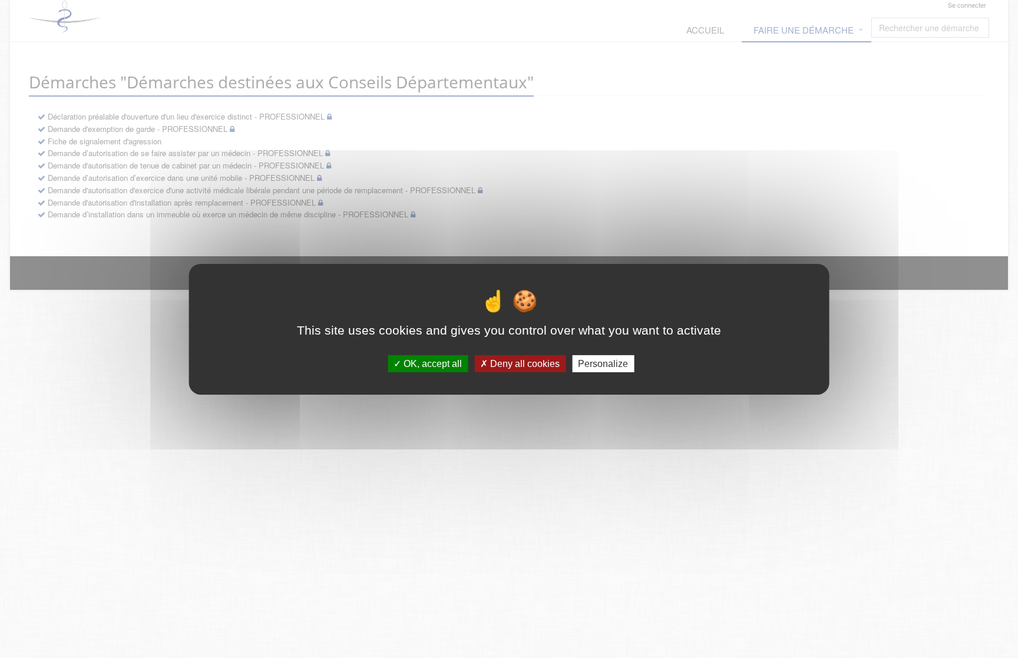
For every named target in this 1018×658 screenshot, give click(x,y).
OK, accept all (431, 363)
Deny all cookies (524, 363)
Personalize (603, 363)
